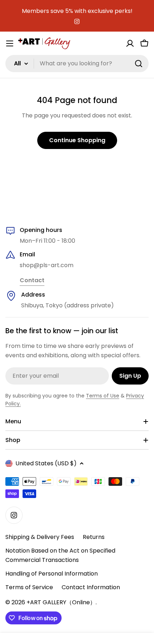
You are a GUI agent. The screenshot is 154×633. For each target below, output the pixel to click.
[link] (32, 281)
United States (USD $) (46, 463)
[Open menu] (9, 43)
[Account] (130, 43)
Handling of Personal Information (51, 573)
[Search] (138, 63)
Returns (94, 537)
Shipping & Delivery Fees (39, 537)
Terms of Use (102, 395)
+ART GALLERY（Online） (61, 602)
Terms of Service (29, 587)
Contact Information (91, 587)
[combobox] (77, 63)
